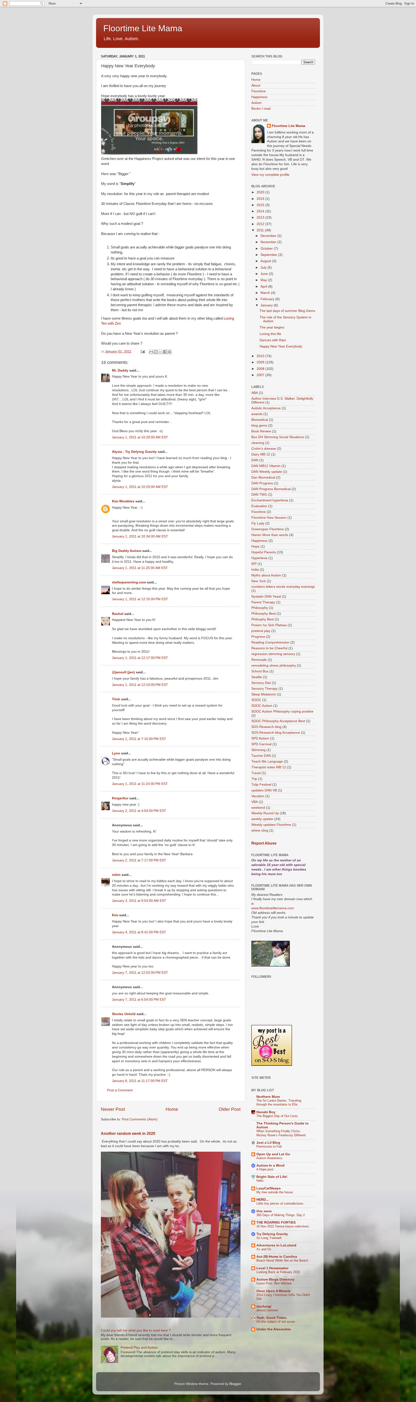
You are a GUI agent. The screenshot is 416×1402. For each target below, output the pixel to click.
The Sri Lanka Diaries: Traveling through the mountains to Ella (278, 1102)
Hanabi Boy (265, 1112)
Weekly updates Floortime (271, 825)
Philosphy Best (262, 619)
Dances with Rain (273, 340)
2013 (261, 217)
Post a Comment (120, 1090)
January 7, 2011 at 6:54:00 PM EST (139, 999)
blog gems (259, 425)
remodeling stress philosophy (273, 665)
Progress (258, 636)
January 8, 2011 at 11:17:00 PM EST (140, 1081)
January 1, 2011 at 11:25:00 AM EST (140, 568)
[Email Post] (142, 351)
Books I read (261, 108)
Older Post (229, 1109)
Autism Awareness (269, 1158)
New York (258, 581)
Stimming (258, 750)
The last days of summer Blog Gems (287, 311)
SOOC (256, 700)
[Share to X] (160, 351)
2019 (261, 199)
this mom (264, 1211)
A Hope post (264, 1169)
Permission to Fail (269, 1146)
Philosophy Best (263, 613)
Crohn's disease (263, 448)
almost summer (267, 1310)
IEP (254, 564)
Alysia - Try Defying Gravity (134, 452)
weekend (258, 807)
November (268, 242)
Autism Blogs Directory (275, 1279)
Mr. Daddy (120, 370)
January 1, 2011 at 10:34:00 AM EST (140, 536)
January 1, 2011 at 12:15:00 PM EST (140, 599)
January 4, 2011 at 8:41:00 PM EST (139, 932)
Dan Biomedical (263, 477)
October (267, 248)
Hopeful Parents (263, 552)
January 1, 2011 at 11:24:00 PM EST (140, 784)
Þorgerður (120, 798)
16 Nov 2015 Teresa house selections (282, 1226)
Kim (115, 915)
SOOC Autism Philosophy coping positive (282, 711)
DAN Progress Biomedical (271, 489)
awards (256, 414)
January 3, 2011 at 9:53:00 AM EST (139, 901)
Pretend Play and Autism (139, 1347)
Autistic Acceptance (266, 408)
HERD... (262, 1199)
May (264, 280)
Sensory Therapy (264, 688)
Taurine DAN (261, 756)
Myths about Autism (266, 575)
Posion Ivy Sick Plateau (269, 625)
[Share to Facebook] (164, 351)
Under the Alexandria (273, 1329)
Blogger (235, 1384)
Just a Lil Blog (268, 1142)
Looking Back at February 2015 (278, 1272)
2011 (261, 230)
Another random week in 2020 (128, 1133)
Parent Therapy (263, 602)
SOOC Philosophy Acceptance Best (278, 721)
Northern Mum (268, 1097)
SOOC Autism (261, 705)
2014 (261, 211)
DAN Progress (262, 483)
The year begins (272, 327)
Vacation (257, 796)
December (268, 236)
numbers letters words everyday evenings (283, 586)
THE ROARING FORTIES (276, 1222)
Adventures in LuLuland (276, 1245)
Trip (254, 779)
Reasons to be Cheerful (269, 648)
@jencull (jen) (123, 672)
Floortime (258, 91)
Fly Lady (257, 523)
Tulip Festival (261, 784)
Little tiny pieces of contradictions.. (280, 1203)
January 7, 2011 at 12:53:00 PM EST (140, 972)
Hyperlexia (259, 558)
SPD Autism (260, 738)
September (269, 255)
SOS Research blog (266, 727)
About (255, 85)
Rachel (117, 614)
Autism (256, 103)
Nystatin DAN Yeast (266, 596)
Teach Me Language (267, 761)
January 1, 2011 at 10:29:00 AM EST (140, 437)
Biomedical (259, 420)
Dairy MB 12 (260, 454)
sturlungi (263, 1306)
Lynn (116, 753)
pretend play (260, 631)
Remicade (259, 660)
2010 (261, 356)
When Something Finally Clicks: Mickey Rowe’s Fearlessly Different (281, 1133)
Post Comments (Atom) (139, 1119)
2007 (261, 375)
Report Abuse (264, 843)
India (255, 569)
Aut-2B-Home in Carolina (276, 1256)
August (266, 261)
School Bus (259, 671)
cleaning (257, 443)
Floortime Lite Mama (142, 28)
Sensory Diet (261, 683)
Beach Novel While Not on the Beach (282, 1260)
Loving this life (270, 334)
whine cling (259, 830)
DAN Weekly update (266, 472)
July (263, 267)
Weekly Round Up (265, 813)
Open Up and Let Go (273, 1154)
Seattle (256, 677)
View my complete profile (270, 175)
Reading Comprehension (270, 642)
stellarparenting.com (129, 582)
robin (116, 875)
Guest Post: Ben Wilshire (274, 1283)
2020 (261, 192)
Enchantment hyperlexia (269, 500)
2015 (261, 205)
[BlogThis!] (155, 351)
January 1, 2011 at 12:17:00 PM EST (140, 658)
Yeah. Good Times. (271, 1318)
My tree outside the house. (275, 1192)
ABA (254, 393)
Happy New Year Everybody (281, 346)
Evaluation (259, 506)
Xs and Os (263, 1249)
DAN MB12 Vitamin (265, 466)
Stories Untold (124, 1014)
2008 (261, 369)
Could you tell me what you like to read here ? (136, 1330)
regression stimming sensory (273, 654)
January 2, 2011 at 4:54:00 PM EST (139, 811)
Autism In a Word (270, 1165)
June (264, 274)
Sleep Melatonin (263, 694)
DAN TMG (259, 494)
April (264, 286)
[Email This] (151, 351)
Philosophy (259, 608)
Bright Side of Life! (271, 1177)
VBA (254, 802)
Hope (255, 546)
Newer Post (113, 1109)
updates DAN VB (264, 790)
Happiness (259, 97)
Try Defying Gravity (272, 1234)
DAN (254, 460)
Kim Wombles (123, 501)
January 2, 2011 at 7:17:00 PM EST (139, 860)
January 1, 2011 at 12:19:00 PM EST (140, 685)
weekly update (262, 819)
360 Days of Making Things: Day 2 (280, 1215)
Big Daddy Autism (126, 551)
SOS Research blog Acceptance (275, 732)
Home (172, 1109)
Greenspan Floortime (267, 529)
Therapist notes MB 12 (268, 767)
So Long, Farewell (268, 1238)
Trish (116, 699)
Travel (256, 773)
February (267, 299)
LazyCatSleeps (268, 1188)
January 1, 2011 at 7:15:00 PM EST (139, 739)
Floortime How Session (268, 517)
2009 (261, 362)
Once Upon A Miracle (273, 1291)
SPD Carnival (261, 744)
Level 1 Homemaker (272, 1268)
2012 (261, 224)
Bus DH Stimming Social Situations (277, 437)
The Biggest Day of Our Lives (277, 1116)
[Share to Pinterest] (169, 351)
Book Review (261, 431)
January (267, 305)
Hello (259, 1180)
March (265, 293)
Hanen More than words (269, 535)
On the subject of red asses (275, 1321)
